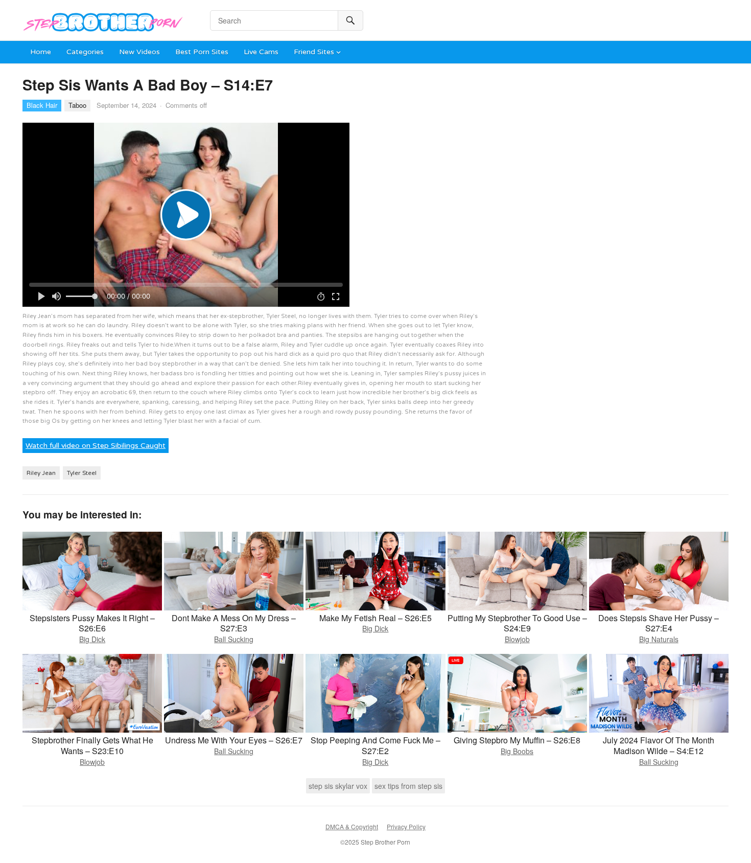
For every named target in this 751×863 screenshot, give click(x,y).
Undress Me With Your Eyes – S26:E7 (233, 740)
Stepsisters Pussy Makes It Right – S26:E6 (92, 623)
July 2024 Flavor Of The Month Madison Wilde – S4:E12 (658, 745)
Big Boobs (517, 751)
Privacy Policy (406, 826)
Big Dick (92, 639)
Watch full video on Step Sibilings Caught (96, 445)
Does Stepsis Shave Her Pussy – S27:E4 (658, 623)
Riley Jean (41, 472)
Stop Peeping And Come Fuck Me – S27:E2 (375, 745)
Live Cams (261, 52)
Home (40, 52)
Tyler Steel (82, 472)
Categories (85, 52)
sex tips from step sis (408, 786)
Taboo (77, 105)
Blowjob (517, 639)
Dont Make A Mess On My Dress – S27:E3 (234, 623)
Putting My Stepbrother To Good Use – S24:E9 (517, 623)
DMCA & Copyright (351, 826)
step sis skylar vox (338, 786)
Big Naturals (658, 639)
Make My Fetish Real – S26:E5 (375, 618)
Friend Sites (314, 52)
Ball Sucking (233, 639)
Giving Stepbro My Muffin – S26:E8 (517, 740)
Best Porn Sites (201, 52)
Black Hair (42, 105)
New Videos (139, 52)
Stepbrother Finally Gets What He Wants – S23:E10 (92, 745)
